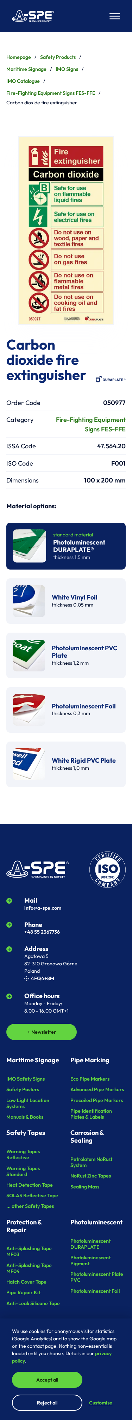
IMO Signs (67, 69)
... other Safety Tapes (30, 1206)
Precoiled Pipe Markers (96, 1100)
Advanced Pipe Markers (97, 1089)
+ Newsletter (41, 1032)
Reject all (47, 1403)
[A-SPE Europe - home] (33, 16)
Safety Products (58, 57)
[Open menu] (114, 16)
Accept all (47, 1380)
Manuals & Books (24, 1117)
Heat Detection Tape (29, 1185)
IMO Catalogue (23, 81)
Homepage (18, 57)
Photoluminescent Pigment (90, 1260)
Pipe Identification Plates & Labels (91, 1114)
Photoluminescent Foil (95, 1291)
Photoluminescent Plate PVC (96, 1277)
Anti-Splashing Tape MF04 (29, 1268)
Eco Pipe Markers (89, 1079)
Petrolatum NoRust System (91, 1162)
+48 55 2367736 (42, 932)
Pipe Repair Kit (23, 1292)
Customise (100, 1403)
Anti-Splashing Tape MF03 (29, 1251)
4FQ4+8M (42, 978)
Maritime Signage (26, 69)
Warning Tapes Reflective (23, 1154)
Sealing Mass (84, 1187)
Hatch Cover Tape (26, 1282)
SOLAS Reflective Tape (32, 1195)
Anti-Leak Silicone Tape (33, 1303)
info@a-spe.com (42, 908)
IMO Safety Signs (25, 1079)
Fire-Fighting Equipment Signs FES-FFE (50, 93)
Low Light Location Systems (27, 1103)
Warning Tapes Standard (23, 1171)
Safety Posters (22, 1089)
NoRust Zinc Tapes (90, 1176)
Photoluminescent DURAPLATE (90, 1244)
